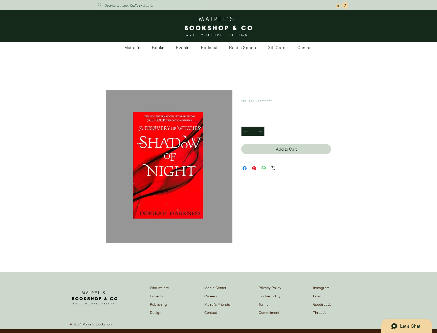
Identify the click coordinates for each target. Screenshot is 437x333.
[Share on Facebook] (245, 168)
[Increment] (260, 131)
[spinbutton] (252, 131)
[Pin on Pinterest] (254, 168)
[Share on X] (273, 168)
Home (111, 71)
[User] (345, 5)
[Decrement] (245, 131)
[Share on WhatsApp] (264, 168)
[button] (338, 5)
